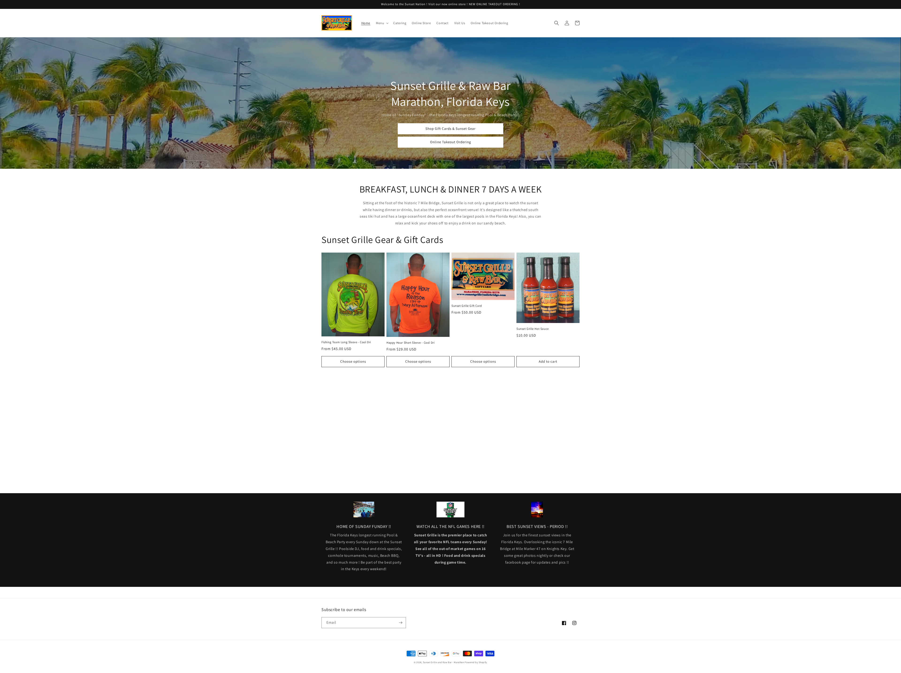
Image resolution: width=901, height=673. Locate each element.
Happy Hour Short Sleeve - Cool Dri (410, 343)
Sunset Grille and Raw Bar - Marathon (443, 662)
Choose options (353, 361)
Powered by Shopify (476, 662)
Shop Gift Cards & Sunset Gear (450, 128)
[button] (381, 23)
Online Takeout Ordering (450, 142)
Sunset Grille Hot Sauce (532, 329)
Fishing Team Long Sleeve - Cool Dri (346, 342)
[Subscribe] (400, 622)
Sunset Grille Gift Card (466, 306)
